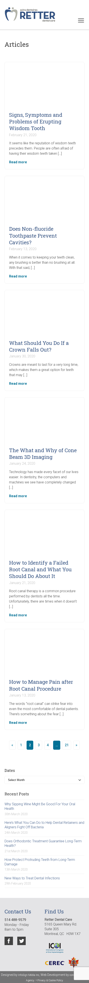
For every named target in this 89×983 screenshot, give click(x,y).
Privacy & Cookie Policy (50, 980)
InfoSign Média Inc (28, 975)
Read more (18, 162)
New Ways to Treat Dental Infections (32, 878)
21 (67, 745)
